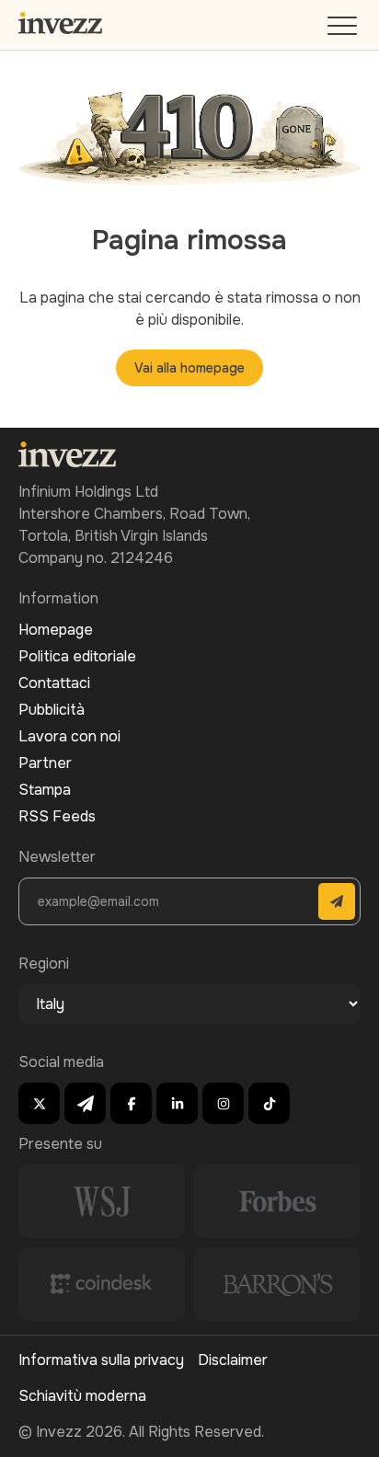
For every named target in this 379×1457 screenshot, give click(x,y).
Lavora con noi (69, 736)
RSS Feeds (57, 816)
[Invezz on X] (39, 1103)
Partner (45, 763)
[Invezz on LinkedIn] (177, 1103)
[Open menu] (344, 30)
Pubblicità (51, 709)
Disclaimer (233, 1360)
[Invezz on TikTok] (269, 1103)
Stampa (44, 789)
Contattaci (54, 683)
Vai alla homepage (189, 368)
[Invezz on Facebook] (131, 1103)
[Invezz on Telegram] (85, 1103)
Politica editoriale (77, 656)
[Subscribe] (336, 901)
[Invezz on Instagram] (223, 1103)
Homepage (55, 629)
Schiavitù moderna (82, 1395)
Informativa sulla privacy (101, 1360)
